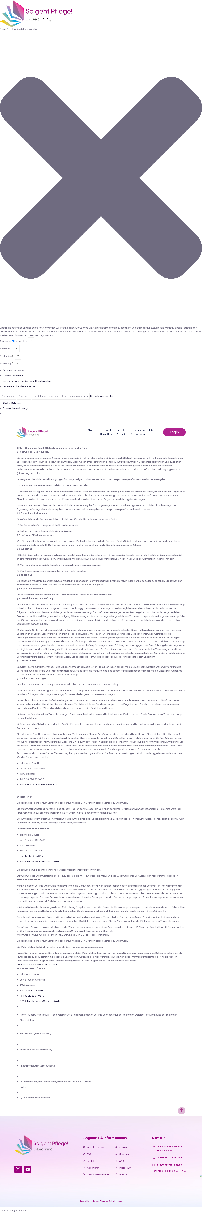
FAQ (151, 430)
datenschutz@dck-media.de (42, 784)
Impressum (125, 1167)
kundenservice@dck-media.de (43, 861)
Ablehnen (24, 396)
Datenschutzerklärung (15, 408)
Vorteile (140, 430)
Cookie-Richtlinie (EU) (98, 1174)
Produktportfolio (96, 1147)
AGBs (122, 1161)
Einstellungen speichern (75, 396)
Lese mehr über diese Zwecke (19, 386)
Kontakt (121, 434)
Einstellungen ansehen (46, 396)
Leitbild (123, 1174)
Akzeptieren (8, 396)
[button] (101, 178)
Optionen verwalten (14, 370)
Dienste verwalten (13, 375)
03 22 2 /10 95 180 (33, 990)
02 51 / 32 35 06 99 (34, 856)
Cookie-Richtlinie (12, 403)
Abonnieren (138, 434)
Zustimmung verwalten (14, 1210)
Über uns (106, 434)
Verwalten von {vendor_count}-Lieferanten (27, 380)
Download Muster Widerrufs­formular (37, 964)
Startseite (93, 430)
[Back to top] (181, 1110)
